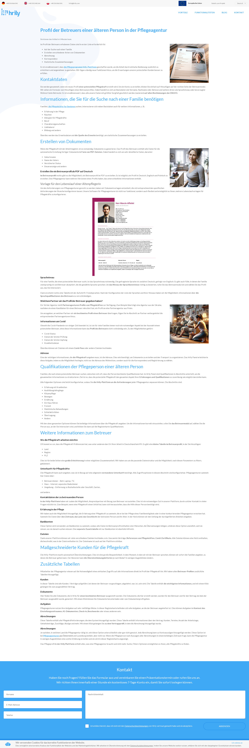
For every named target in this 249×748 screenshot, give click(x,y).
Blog (224, 12)
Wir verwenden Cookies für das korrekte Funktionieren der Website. (50, 742)
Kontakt (239, 12)
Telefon (9, 715)
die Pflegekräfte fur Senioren (62, 106)
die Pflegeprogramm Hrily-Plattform (80, 67)
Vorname (10, 694)
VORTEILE (183, 12)
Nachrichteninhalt (95, 694)
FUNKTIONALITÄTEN (205, 12)
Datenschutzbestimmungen (136, 726)
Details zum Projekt (218, 3)
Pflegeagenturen (51, 636)
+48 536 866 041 (12, 3)
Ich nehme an (237, 743)
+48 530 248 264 (34, 3)
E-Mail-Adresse (13, 705)
